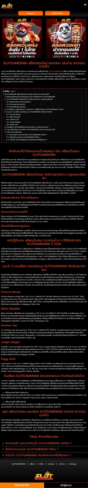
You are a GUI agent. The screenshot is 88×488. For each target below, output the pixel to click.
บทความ (62, 464)
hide (12, 91)
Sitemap (72, 464)
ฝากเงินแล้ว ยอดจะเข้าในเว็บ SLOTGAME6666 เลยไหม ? (38, 443)
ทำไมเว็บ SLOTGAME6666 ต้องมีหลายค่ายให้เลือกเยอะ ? (38, 455)
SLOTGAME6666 (55, 71)
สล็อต (32, 464)
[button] (85, 4)
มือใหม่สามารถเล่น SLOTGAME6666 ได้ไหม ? (31, 449)
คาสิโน (41, 464)
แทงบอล (51, 464)
